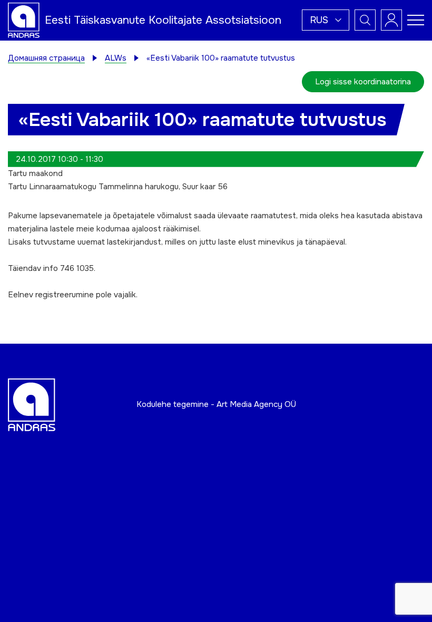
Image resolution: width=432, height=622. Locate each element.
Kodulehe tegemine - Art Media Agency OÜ (216, 404)
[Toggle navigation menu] (415, 20)
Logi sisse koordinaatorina (363, 81)
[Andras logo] (24, 19)
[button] (325, 20)
